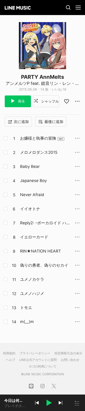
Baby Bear (30, 166)
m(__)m (27, 321)
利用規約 (9, 353)
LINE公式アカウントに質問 (38, 360)
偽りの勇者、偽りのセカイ (44, 265)
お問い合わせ (70, 360)
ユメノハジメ (32, 293)
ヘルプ (10, 360)
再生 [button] (21, 101)
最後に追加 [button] (53, 121)
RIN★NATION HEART (40, 251)
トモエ (26, 307)
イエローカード (34, 237)
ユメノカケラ (32, 279)
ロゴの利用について (42, 366)
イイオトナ (30, 208)
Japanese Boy (33, 180)
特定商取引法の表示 (68, 353)
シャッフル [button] (49, 101)
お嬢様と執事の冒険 (38, 138)
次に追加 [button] (21, 121)
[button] (49, 403)
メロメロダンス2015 (38, 152)
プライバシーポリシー (35, 353)
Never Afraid (32, 194)
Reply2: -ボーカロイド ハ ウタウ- (43, 223)
